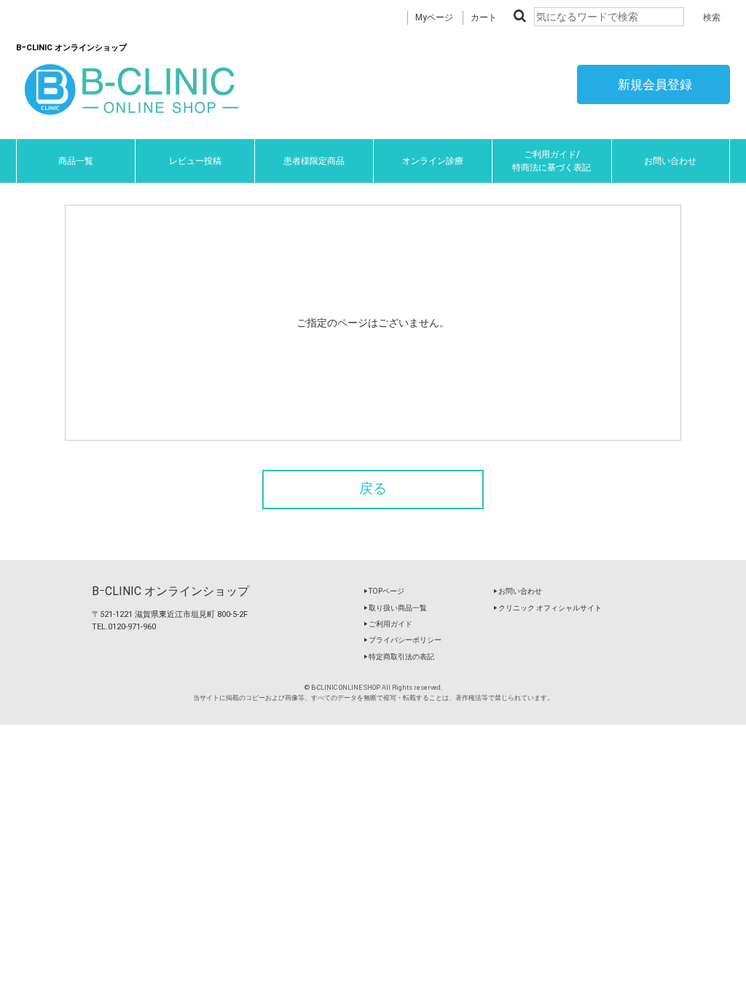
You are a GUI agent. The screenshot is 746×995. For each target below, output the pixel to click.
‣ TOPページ (384, 591)
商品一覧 (75, 161)
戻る (373, 489)
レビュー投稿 (195, 161)
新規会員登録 (653, 84)
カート (484, 17)
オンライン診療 (432, 161)
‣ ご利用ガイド (388, 624)
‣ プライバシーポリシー (402, 640)
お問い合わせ (670, 161)
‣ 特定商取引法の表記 (399, 657)
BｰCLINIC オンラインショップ (170, 591)
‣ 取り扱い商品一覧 (395, 608)
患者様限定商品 (314, 161)
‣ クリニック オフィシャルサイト (547, 608)
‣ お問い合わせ (517, 591)
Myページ (434, 17)
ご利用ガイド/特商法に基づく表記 (551, 161)
